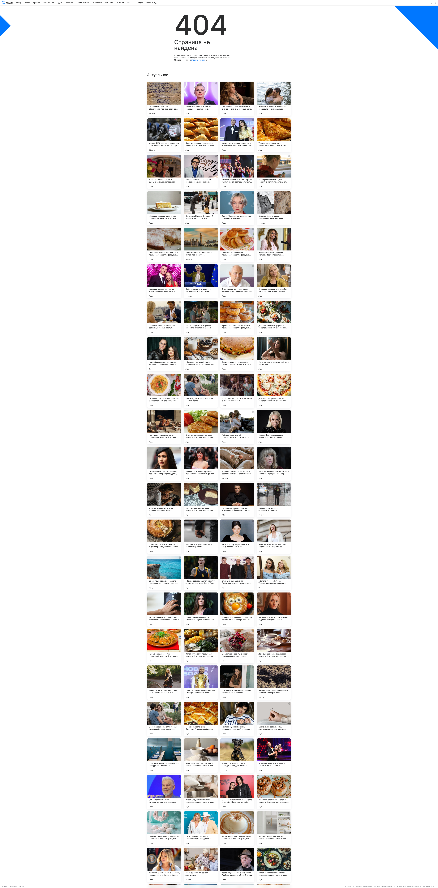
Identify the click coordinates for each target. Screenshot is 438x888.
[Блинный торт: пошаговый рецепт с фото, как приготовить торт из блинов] (201, 500)
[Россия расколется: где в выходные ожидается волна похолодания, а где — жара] (237, 755)
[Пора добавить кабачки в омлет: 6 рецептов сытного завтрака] (164, 391)
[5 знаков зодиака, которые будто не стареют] (274, 354)
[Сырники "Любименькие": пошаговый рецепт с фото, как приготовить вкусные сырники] (237, 245)
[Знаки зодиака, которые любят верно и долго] (201, 391)
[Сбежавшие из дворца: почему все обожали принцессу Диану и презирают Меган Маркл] (164, 464)
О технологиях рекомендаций (362, 886)
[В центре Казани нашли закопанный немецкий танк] (274, 208)
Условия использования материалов (409, 886)
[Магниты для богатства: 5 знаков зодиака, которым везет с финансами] (274, 609)
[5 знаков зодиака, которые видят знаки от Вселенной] (237, 391)
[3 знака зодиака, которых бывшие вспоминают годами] (164, 172)
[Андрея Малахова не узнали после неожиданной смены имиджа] (201, 172)
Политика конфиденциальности (384, 886)
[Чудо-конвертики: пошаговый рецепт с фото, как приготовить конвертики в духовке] (201, 135)
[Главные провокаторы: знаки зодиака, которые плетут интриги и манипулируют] (164, 318)
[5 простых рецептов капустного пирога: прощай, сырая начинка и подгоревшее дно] (164, 537)
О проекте (347, 886)
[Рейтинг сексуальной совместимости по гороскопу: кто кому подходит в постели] (237, 427)
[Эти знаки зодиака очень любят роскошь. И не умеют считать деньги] (274, 281)
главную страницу (198, 60)
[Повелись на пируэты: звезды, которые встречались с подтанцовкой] (274, 755)
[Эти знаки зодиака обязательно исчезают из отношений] (237, 682)
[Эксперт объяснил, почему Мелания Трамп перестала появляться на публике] (274, 245)
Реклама (21, 886)
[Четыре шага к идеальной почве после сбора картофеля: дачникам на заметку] (274, 682)
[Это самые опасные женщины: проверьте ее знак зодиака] (274, 99)
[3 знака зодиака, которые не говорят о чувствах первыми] (201, 318)
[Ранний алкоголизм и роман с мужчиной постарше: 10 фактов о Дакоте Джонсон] (201, 464)
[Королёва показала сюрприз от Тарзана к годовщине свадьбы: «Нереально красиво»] (164, 354)
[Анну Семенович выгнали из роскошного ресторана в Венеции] (201, 99)
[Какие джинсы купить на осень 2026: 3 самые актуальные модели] (164, 682)
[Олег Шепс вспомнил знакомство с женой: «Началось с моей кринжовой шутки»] (237, 792)
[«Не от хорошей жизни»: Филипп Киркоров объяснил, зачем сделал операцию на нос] (201, 682)
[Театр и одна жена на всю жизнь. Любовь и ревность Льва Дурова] (237, 865)
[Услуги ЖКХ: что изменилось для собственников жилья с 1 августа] (164, 135)
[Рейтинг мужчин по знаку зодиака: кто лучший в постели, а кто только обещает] (237, 719)
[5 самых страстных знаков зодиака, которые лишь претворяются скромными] (164, 500)
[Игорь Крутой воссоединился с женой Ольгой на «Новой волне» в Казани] (237, 135)
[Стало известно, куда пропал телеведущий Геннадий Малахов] (237, 281)
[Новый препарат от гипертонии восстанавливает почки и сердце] (164, 609)
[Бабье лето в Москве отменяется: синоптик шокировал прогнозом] (274, 500)
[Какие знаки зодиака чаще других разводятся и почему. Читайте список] (274, 719)
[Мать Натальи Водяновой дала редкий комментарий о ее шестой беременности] (274, 537)
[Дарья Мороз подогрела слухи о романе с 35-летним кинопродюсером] (237, 208)
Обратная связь (428, 886)
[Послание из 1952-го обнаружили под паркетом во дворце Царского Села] (164, 99)
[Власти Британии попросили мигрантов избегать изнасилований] (201, 245)
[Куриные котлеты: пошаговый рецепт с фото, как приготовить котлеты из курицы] (201, 427)
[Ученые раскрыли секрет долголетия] (201, 865)
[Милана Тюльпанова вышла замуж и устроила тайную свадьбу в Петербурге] (274, 427)
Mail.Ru (4, 886)
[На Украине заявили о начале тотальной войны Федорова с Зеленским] (237, 500)
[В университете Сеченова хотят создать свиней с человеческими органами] (237, 464)
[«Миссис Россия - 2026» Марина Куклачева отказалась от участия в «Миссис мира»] (237, 172)
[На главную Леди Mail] (9, 2)
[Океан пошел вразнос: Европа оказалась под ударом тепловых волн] (164, 573)
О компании (13, 886)
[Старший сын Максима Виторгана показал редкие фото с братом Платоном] (237, 573)
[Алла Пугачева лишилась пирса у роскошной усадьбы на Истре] (274, 464)
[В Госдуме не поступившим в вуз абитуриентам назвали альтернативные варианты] (164, 755)
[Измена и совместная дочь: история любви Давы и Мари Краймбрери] (164, 281)
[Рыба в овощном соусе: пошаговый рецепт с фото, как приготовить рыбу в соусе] (164, 646)
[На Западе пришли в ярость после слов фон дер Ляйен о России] (201, 281)
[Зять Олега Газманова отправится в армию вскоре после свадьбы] (164, 792)
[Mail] (3, 2)
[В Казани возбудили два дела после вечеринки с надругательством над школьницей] (201, 537)
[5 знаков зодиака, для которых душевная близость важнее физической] (164, 719)
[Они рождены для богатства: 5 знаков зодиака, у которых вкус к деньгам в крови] (237, 99)
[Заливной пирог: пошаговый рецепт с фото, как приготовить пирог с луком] (237, 354)
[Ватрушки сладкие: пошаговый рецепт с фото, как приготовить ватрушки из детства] (274, 792)
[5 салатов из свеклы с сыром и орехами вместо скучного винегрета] (237, 646)
